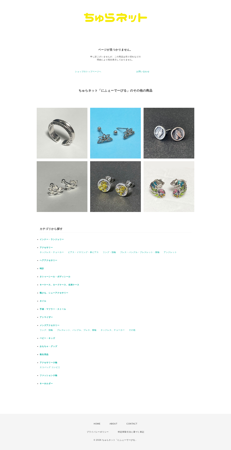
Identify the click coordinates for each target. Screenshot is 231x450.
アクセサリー (46, 247)
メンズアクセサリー (50, 325)
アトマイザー (46, 317)
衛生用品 (44, 354)
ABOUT (113, 424)
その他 (132, 330)
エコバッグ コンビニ (50, 367)
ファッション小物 (48, 375)
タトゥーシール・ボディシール (55, 276)
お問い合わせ (142, 71)
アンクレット (170, 252)
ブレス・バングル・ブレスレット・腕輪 (140, 252)
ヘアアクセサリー (48, 260)
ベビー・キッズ (47, 338)
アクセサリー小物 (48, 362)
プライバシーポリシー (98, 432)
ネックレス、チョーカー (113, 330)
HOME (97, 424)
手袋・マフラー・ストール (53, 309)
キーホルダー (46, 383)
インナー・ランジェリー (52, 239)
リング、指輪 (46, 330)
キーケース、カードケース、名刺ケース (59, 285)
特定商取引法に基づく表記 (131, 432)
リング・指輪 (109, 252)
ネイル (43, 301)
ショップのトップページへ (88, 71)
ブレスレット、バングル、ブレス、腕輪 (77, 330)
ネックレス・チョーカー (52, 252)
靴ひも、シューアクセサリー (54, 293)
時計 (42, 268)
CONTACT (131, 424)
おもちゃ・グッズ (48, 346)
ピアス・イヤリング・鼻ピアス (83, 252)
